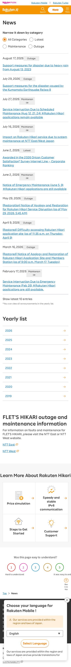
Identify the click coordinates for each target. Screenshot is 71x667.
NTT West (9, 451)
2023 (8, 358)
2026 (8, 330)
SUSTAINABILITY (11, 662)
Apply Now (55, 10)
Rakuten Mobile (39, 3)
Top (5, 593)
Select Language (35, 643)
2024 (8, 349)
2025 (8, 340)
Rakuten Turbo (60, 3)
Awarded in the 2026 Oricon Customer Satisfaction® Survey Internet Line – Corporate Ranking (34, 161)
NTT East (9, 444)
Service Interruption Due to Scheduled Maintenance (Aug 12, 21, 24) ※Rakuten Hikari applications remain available (33, 113)
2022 (8, 368)
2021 (8, 377)
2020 (8, 386)
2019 (8, 396)
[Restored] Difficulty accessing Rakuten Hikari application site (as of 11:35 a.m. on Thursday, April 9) (34, 233)
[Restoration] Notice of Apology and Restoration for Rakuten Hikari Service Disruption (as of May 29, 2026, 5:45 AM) (35, 209)
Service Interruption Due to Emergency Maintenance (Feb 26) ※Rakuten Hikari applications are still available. (29, 285)
